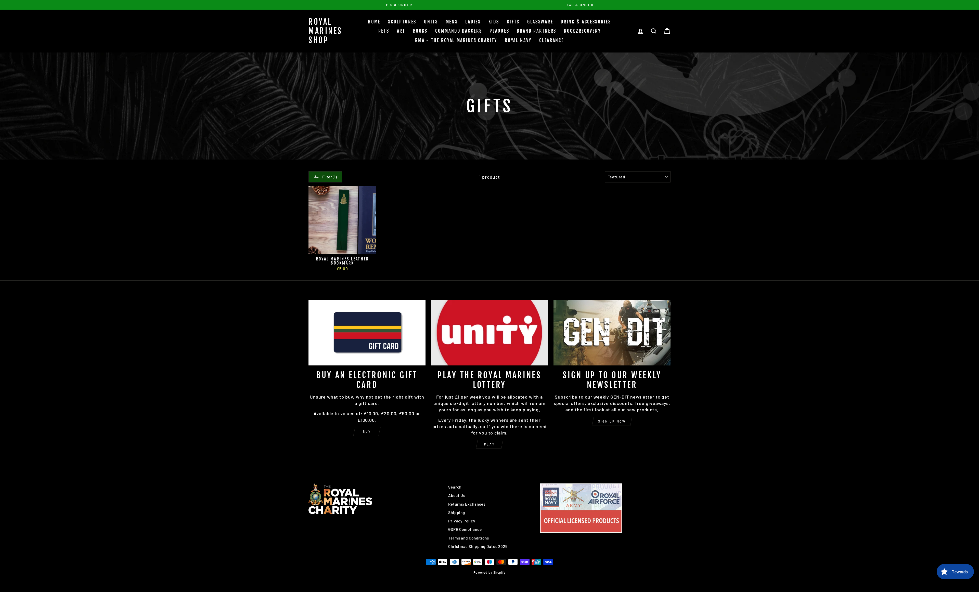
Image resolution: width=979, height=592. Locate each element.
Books (420, 31)
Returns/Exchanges (466, 504)
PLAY (489, 444)
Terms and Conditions (468, 538)
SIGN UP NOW (612, 421)
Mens (452, 21)
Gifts (513, 21)
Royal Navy (518, 40)
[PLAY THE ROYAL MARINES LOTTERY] (489, 332)
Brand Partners (536, 31)
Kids (493, 21)
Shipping (456, 512)
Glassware (540, 21)
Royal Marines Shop (325, 31)
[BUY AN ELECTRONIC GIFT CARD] (367, 332)
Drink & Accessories (586, 21)
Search (454, 487)
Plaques (499, 31)
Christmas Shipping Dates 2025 (478, 546)
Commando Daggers (458, 31)
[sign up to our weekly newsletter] (612, 332)
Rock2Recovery (582, 31)
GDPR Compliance (465, 529)
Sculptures (402, 21)
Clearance (551, 40)
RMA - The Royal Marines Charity (456, 40)
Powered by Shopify (489, 572)
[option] (399, 5)
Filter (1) (329, 176)
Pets (383, 31)
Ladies (473, 21)
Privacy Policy (461, 521)
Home (374, 21)
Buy (367, 431)
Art (401, 31)
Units (431, 21)
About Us (456, 495)
